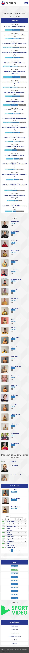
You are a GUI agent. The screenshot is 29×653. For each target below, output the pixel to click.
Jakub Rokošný (15, 498)
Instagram (14, 643)
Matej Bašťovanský (16, 279)
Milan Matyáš (14, 289)
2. (4, 524)
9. (4, 543)
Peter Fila (13, 327)
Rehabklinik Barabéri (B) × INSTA (14, 101)
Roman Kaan (14, 298)
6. (4, 536)
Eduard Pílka (14, 404)
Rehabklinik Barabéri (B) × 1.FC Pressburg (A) (14, 43)
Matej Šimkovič (15, 231)
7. (4, 539)
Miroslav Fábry (15, 443)
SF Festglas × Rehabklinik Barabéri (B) (14, 26)
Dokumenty (14, 626)
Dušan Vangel (14, 424)
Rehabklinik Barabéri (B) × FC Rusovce (14, 63)
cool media (7, 651)
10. (5, 547)
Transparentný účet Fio (14, 636)
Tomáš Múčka (10, 536)
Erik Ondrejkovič (15, 414)
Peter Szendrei (15, 337)
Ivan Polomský (15, 269)
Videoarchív (15, 629)
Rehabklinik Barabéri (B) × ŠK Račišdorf (14, 35)
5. (4, 532)
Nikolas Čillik (14, 241)
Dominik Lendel (11, 547)
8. (4, 541)
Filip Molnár (14, 347)
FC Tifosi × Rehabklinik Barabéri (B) (14, 155)
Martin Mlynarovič (16, 366)
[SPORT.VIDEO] (14, 610)
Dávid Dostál (14, 356)
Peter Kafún (14, 465)
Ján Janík (13, 461)
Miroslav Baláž (15, 221)
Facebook (14, 640)
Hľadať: (7, 516)
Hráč (8, 519)
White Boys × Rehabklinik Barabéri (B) (14, 92)
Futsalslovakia (14, 633)
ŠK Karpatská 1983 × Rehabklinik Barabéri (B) (14, 118)
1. (4, 521)
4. (4, 528)
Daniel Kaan (14, 385)
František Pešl (15, 433)
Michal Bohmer (15, 490)
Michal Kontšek (15, 250)
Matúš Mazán (14, 395)
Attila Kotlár (14, 260)
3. (4, 526)
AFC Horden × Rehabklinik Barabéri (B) (14, 137)
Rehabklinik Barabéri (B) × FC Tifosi (14, 110)
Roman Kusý (14, 308)
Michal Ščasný (15, 376)
